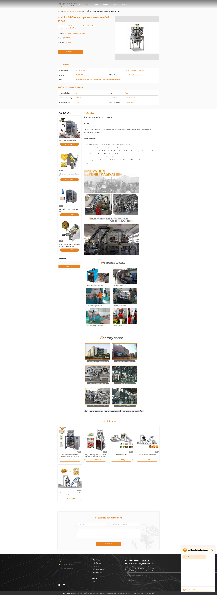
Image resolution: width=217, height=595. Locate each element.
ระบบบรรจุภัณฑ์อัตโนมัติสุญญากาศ (147, 454)
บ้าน (80, 4)
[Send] (210, 590)
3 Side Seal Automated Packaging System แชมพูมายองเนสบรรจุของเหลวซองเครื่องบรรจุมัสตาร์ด (70, 455)
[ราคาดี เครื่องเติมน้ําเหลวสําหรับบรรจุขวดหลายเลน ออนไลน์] (69, 196)
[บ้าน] (67, 4)
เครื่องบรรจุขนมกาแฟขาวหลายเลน (68, 140)
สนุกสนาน (69, 52)
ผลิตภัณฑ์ (66, 11)
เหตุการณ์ (116, 4)
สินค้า (87, 4)
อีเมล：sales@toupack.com (67, 568)
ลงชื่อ (154, 580)
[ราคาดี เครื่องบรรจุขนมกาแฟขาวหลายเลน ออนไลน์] (69, 127)
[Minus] (212, 550)
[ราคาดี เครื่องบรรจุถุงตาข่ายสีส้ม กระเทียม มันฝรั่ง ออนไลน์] (69, 160)
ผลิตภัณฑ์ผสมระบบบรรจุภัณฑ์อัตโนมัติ (133, 411)
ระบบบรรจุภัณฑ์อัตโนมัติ (76, 11)
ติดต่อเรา (106, 4)
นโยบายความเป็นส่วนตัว (69, 593)
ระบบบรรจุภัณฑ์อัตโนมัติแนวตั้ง (113, 411)
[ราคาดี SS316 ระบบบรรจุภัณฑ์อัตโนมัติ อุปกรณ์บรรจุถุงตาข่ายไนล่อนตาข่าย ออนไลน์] (69, 231)
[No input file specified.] (121, 439)
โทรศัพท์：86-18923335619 (67, 565)
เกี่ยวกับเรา (96, 4)
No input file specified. (121, 454)
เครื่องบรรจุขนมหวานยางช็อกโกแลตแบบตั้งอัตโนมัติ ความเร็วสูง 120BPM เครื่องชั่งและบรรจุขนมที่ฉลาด (96, 455)
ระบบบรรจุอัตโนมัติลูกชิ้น (96, 411)
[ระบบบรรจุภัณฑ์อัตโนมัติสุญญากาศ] (147, 439)
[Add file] (184, 590)
